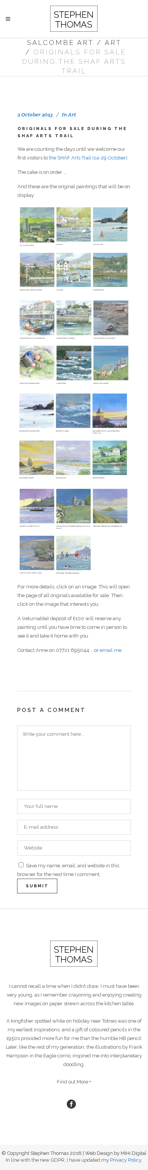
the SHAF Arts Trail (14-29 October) (88, 158)
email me (110, 650)
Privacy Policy (125, 1160)
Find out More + (74, 1082)
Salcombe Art (60, 42)
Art (113, 42)
